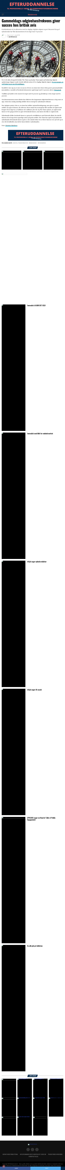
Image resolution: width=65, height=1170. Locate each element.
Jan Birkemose (12, 37)
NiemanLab (57, 90)
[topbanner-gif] (35, 140)
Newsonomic (33, 143)
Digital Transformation (21, 143)
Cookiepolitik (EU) (33, 1156)
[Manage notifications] (3, 1166)
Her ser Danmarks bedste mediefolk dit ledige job (33, 1154)
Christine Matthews (11, 125)
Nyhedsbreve (42, 143)
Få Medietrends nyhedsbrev (55, 1154)
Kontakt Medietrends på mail (10, 1154)
